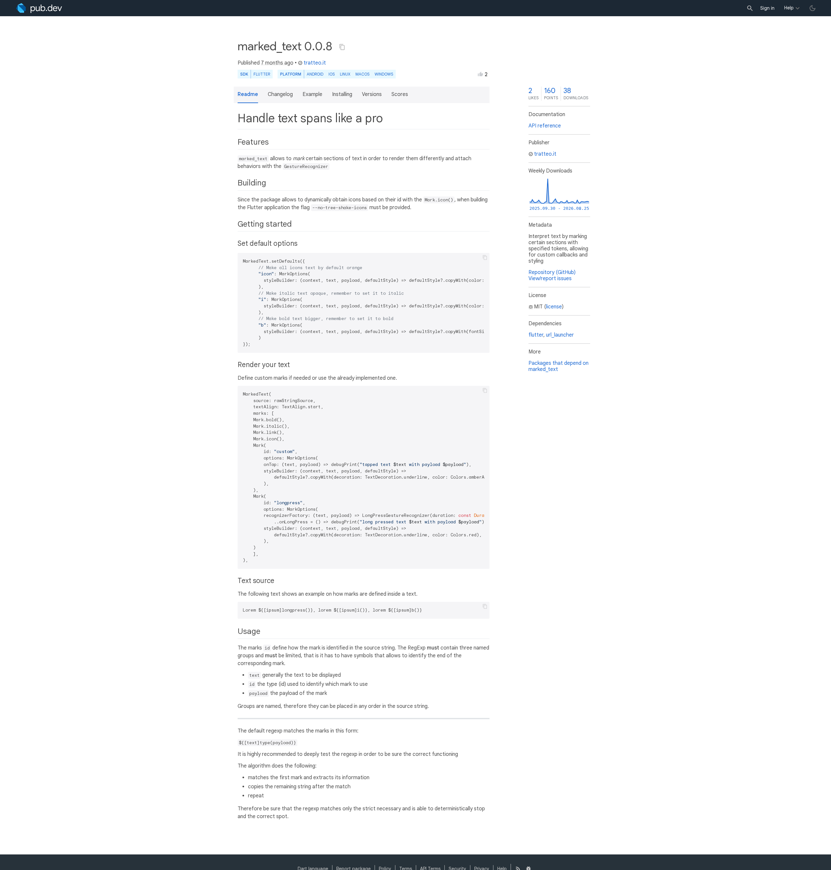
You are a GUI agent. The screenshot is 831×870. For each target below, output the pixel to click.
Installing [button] (342, 94)
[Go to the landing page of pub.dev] (39, 8)
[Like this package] (480, 74)
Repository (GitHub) (552, 272)
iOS (332, 74)
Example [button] (312, 94)
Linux (345, 74)
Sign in (767, 8)
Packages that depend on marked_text (558, 366)
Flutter (262, 74)
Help (789, 8)
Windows (384, 74)
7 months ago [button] (277, 63)
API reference (544, 126)
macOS (362, 74)
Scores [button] (399, 94)
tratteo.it (315, 63)
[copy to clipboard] (485, 257)
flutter (535, 335)
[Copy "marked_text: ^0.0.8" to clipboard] (342, 47)
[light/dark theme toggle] (812, 8)
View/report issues (550, 278)
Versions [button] (372, 94)
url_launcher (560, 335)
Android (315, 74)
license (554, 307)
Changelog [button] (280, 94)
